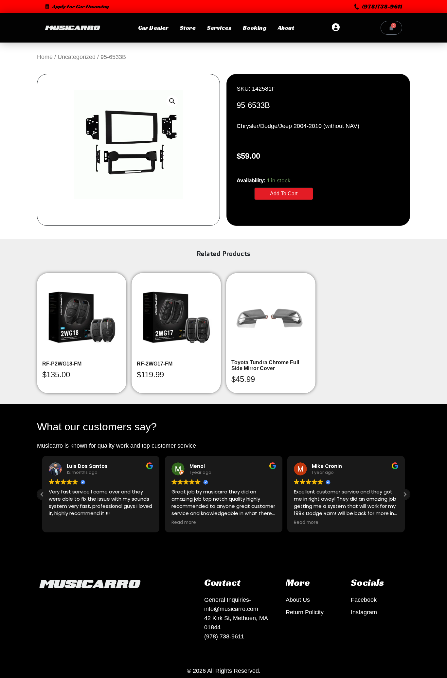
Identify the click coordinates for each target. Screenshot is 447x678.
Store (188, 27)
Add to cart (283, 193)
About (286, 27)
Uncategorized (77, 57)
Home (45, 57)
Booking (254, 27)
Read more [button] (183, 523)
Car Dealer (153, 27)
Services (219, 27)
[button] (378, 6)
